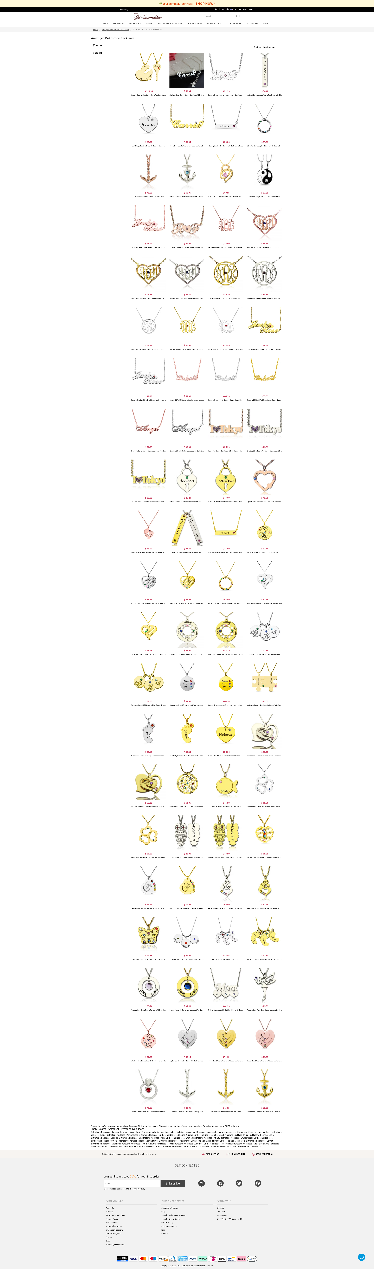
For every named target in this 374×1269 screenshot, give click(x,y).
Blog (108, 1241)
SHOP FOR (119, 23)
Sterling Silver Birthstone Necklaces (162, 1140)
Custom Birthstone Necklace (199, 1135)
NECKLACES (135, 23)
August (160, 1132)
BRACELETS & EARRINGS (170, 23)
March (132, 1132)
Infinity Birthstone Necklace (226, 1137)
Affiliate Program (113, 1233)
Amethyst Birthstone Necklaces (209, 1143)
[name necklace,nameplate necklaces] (148, 15)
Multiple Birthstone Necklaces (226, 1140)
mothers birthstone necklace (220, 1132)
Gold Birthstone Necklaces (253, 1140)
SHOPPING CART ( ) (247, 9)
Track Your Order (222, 9)
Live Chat (221, 1211)
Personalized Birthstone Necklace (141, 1135)
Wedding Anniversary (115, 1244)
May (143, 1132)
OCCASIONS (252, 23)
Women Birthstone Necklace (199, 1137)
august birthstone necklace (112, 1135)
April (138, 1132)
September (170, 1132)
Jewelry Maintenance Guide (173, 1215)
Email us (220, 1208)
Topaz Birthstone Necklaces (180, 1143)
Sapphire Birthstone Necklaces (126, 1143)
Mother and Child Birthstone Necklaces (137, 1146)
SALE (106, 23)
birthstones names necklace (131, 1140)
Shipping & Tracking (170, 1208)
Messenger (222, 1215)
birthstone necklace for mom (104, 1140)
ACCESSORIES (195, 23)
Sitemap (109, 1211)
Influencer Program (114, 1230)
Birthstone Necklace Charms (172, 1135)
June (148, 1132)
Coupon (164, 1233)
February (124, 1132)
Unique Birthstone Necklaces (104, 1146)
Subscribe (172, 1183)
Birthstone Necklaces (100, 1132)
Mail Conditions (112, 1222)
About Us (110, 1208)
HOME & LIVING (215, 23)
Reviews (109, 1237)
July (154, 1132)
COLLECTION (235, 23)
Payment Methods (169, 1226)
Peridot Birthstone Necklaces (238, 1143)
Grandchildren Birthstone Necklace (257, 1137)
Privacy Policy (139, 1188)
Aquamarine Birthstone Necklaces (195, 1140)
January (115, 1132)
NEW (265, 23)
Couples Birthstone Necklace (124, 1137)
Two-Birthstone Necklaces (153, 1143)
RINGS (150, 23)
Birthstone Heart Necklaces (223, 1146)
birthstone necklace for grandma (250, 1132)
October (180, 1132)
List (163, 1230)
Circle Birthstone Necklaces (266, 1143)
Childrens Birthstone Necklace (228, 1135)
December (201, 1132)
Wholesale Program (114, 1226)
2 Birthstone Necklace (149, 1137)
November (190, 1132)
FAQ (163, 1211)
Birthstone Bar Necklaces (249, 1146)
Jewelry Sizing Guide (170, 1219)
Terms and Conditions (115, 1215)
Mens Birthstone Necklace (172, 1137)
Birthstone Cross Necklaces (196, 1146)
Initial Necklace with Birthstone (257, 1135)
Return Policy (167, 1222)
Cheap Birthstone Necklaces (169, 1146)
